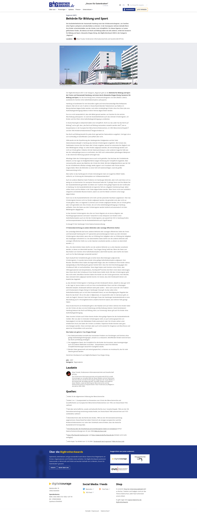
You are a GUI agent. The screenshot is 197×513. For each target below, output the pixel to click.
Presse (78, 9)
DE (120, 5)
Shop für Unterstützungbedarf (133, 489)
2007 (71, 360)
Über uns (52, 9)
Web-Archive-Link (100, 431)
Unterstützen (87, 9)
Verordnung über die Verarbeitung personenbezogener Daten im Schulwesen (92, 429)
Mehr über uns (64, 468)
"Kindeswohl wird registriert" (102, 441)
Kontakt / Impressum (92, 511)
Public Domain (69, 85)
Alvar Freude (81, 39)
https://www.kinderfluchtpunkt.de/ (103, 435)
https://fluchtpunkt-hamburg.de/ (77, 435)
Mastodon (89, 489)
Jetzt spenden (142, 9)
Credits (53, 468)
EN (124, 5)
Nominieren (130, 9)
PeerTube (105, 489)
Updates (71, 9)
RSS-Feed (89, 492)
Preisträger (61, 9)
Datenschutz (105, 511)
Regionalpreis (78, 362)
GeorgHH (63, 85)
